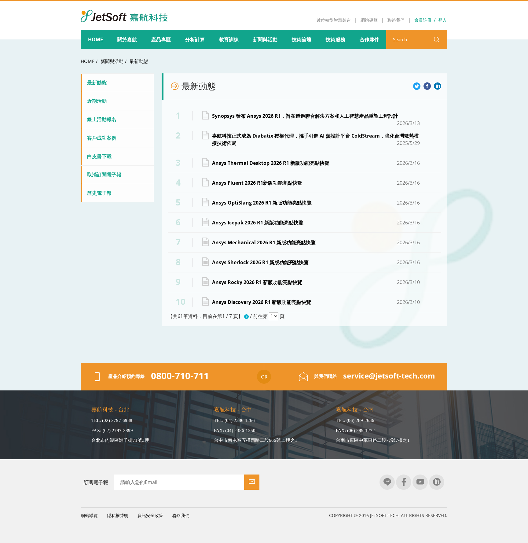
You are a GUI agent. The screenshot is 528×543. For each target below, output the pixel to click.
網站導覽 (89, 515)
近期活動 (97, 101)
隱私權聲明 (117, 515)
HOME (87, 61)
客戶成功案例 (101, 138)
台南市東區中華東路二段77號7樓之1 (373, 440)
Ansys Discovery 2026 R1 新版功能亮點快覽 (316, 302)
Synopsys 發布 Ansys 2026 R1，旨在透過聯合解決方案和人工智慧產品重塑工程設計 (316, 116)
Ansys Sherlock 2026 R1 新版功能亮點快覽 (316, 262)
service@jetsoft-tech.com (389, 376)
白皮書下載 (99, 156)
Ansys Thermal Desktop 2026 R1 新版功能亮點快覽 (316, 163)
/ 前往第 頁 (266, 316)
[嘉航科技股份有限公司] (124, 12)
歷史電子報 (99, 193)
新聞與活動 (112, 61)
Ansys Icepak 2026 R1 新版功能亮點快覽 (316, 222)
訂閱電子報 (96, 482)
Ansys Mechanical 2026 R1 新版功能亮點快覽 (316, 242)
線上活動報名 (101, 119)
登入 (442, 20)
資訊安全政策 (150, 515)
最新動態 (139, 61)
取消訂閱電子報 (104, 174)
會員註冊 (422, 20)
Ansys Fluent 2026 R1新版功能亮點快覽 (316, 183)
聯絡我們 (180, 515)
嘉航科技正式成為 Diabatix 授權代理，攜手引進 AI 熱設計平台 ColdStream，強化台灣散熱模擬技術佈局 (316, 139)
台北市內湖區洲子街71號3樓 (120, 440)
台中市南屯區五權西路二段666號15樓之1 (255, 440)
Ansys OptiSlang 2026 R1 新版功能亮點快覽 (316, 202)
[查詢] (436, 39)
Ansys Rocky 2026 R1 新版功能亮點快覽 (316, 282)
